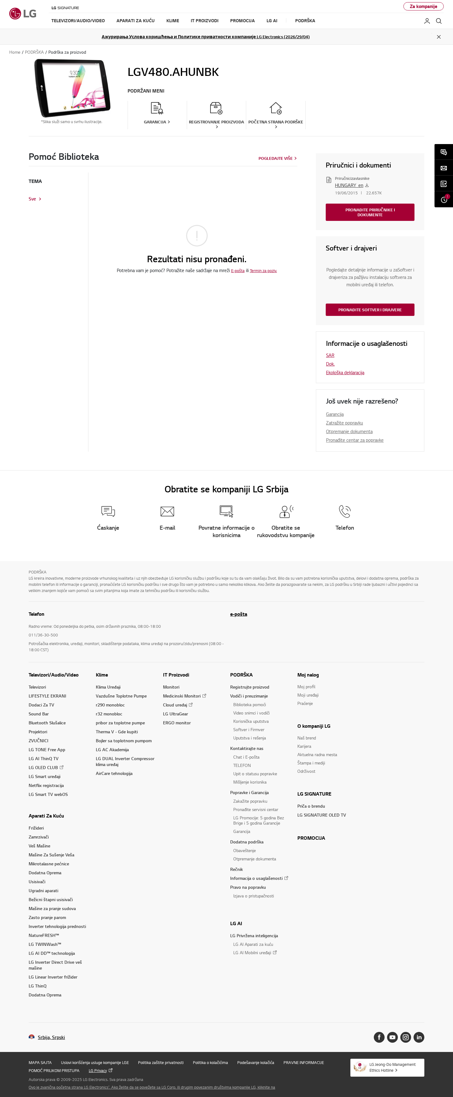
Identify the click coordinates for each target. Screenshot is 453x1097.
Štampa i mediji (311, 763)
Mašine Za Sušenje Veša (51, 855)
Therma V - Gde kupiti (117, 732)
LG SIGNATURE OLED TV (321, 815)
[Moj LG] (427, 21)
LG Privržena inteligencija (254, 935)
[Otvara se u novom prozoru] (379, 1037)
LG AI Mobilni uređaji (252, 952)
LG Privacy (98, 1070)
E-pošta (238, 270)
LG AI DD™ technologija (52, 953)
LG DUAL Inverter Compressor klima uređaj (125, 761)
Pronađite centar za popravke (355, 440)
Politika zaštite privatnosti (161, 1062)
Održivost (306, 771)
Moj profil (306, 686)
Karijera (304, 746)
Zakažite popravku (250, 801)
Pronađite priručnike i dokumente (370, 212)
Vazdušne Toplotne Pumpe (121, 696)
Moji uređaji (308, 695)
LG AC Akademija (112, 749)
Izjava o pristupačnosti (253, 896)
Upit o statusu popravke (255, 773)
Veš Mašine (39, 846)
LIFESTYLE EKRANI (47, 696)
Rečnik (236, 869)
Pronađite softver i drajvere (370, 310)
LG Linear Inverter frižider (53, 977)
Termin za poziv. (263, 270)
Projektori (38, 732)
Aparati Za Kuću (46, 816)
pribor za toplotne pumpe (120, 723)
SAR (330, 355)
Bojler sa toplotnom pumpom (124, 740)
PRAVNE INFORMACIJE (304, 1062)
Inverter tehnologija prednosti (57, 926)
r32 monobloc (109, 714)
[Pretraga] (439, 21)
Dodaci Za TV (41, 705)
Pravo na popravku (248, 887)
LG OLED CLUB (43, 767)
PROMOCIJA (311, 838)
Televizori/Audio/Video (54, 675)
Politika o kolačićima (210, 1062)
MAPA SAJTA (40, 1062)
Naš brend (306, 738)
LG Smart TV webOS (48, 794)
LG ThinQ (38, 986)
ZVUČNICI (38, 740)
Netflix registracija (46, 785)
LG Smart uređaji (44, 776)
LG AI (236, 923)
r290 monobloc (110, 705)
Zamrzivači (39, 837)
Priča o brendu (311, 806)
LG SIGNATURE (314, 794)
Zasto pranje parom (47, 917)
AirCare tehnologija (114, 773)
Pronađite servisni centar (255, 809)
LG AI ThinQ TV (44, 758)
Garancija (335, 414)
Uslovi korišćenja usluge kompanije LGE (95, 1062)
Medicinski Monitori (182, 696)
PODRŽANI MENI (146, 91)
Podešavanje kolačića (255, 1062)
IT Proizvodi (176, 675)
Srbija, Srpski (51, 1037)
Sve (32, 199)
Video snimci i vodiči (251, 713)
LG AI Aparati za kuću (253, 944)
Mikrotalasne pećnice (49, 864)
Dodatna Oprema (45, 873)
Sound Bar (39, 714)
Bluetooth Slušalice (47, 723)
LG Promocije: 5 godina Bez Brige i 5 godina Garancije (258, 820)
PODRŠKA (241, 675)
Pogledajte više (276, 158)
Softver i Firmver (248, 729)
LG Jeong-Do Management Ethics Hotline (392, 1067)
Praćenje (305, 703)
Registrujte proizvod (249, 687)
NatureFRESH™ (44, 935)
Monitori (171, 687)
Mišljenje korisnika (250, 782)
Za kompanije (423, 6)
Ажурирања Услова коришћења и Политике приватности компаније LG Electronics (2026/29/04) (206, 36)
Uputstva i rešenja (249, 738)
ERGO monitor (177, 723)
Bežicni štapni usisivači (51, 899)
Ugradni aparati (43, 890)
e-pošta (238, 614)
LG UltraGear (175, 714)
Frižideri (36, 828)
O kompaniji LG (313, 726)
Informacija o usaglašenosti (256, 878)
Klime (102, 675)
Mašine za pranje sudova (52, 908)
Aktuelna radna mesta (317, 754)
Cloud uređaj (175, 705)
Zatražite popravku (344, 423)
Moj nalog (308, 675)
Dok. (330, 364)
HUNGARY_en (349, 185)
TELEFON (242, 765)
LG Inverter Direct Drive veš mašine (55, 965)
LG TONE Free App (47, 749)
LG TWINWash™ (45, 944)
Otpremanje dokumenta (349, 431)
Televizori (37, 687)
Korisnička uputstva (251, 721)
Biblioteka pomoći (249, 704)
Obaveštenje (244, 850)
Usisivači (37, 881)
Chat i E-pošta (246, 757)
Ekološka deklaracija (345, 372)
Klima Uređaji (108, 687)
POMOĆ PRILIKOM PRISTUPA (54, 1070)
